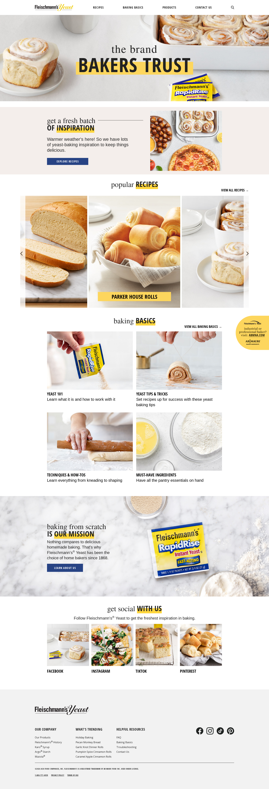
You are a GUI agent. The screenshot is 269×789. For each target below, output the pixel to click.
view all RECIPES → (235, 190)
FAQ (118, 737)
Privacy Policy (57, 775)
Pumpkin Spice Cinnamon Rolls (94, 751)
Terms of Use (72, 775)
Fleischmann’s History (48, 742)
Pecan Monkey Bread (88, 742)
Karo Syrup (42, 747)
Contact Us (122, 751)
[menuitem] (98, 7)
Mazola (40, 756)
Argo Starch (42, 751)
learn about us (65, 568)
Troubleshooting (126, 747)
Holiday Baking (84, 737)
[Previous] (22, 253)
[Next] (247, 253)
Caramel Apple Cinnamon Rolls (93, 756)
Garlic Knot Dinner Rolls (89, 747)
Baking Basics (124, 742)
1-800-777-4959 (41, 775)
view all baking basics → (203, 326)
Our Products (42, 737)
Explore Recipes (68, 161)
